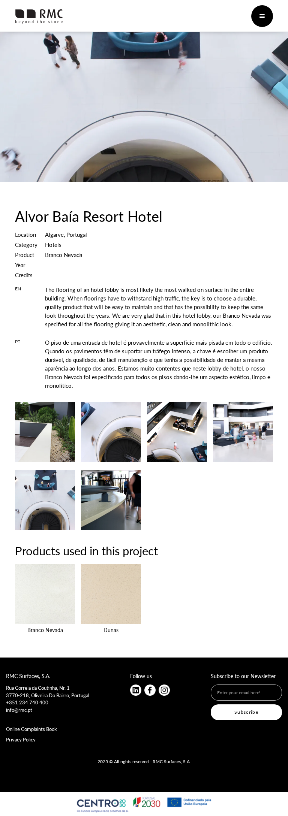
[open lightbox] (45, 432)
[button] (262, 16)
